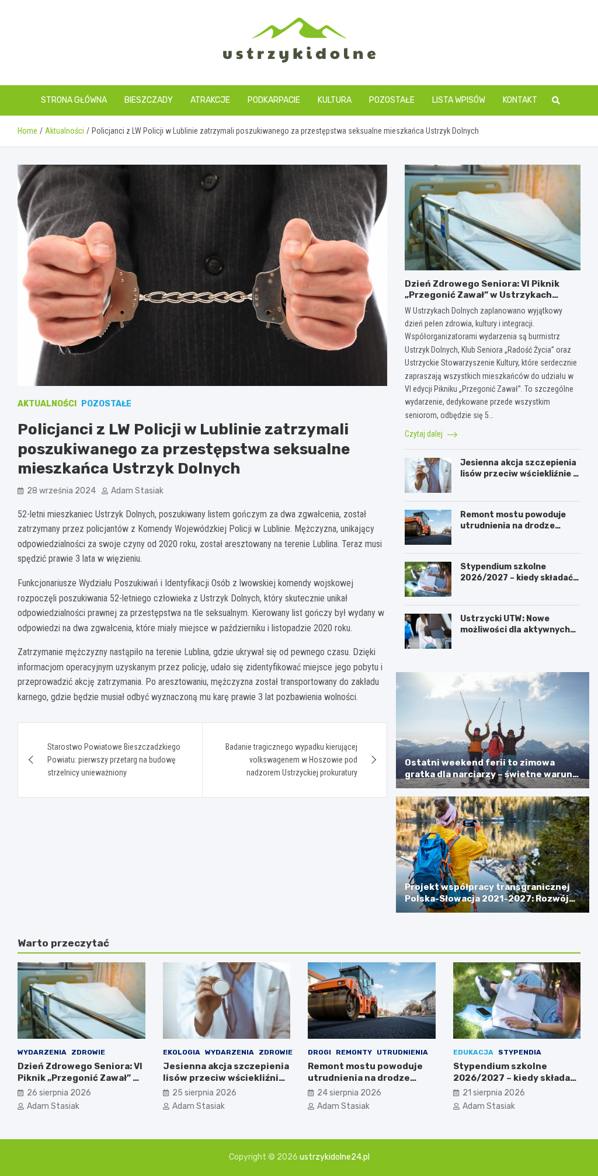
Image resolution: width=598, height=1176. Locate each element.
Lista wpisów (458, 100)
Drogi (319, 1052)
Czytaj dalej (424, 434)
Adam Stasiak (137, 491)
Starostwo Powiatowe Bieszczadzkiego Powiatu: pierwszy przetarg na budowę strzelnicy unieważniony (113, 760)
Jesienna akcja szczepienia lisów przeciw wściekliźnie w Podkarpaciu (520, 473)
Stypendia (519, 1052)
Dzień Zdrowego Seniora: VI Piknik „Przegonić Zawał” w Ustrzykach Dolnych (482, 295)
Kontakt (520, 100)
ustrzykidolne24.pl (335, 1157)
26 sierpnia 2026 (59, 1093)
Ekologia (181, 1052)
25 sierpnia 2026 (204, 1093)
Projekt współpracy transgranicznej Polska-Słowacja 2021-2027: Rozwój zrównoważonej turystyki (487, 898)
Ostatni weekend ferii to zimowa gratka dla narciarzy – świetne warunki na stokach (492, 774)
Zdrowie (88, 1052)
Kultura (335, 100)
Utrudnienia (402, 1052)
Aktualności (47, 404)
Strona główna (74, 100)
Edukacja (473, 1052)
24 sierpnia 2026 (349, 1093)
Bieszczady (148, 100)
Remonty (354, 1052)
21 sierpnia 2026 (494, 1093)
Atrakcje (210, 100)
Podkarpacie (274, 100)
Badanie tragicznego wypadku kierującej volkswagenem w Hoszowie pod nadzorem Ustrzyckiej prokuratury (291, 760)
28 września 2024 (61, 491)
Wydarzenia (42, 1052)
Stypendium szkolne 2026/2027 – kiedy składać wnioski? (516, 577)
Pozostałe (392, 100)
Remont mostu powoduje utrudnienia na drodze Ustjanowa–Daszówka (513, 525)
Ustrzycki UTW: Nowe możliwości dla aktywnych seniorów (515, 629)
